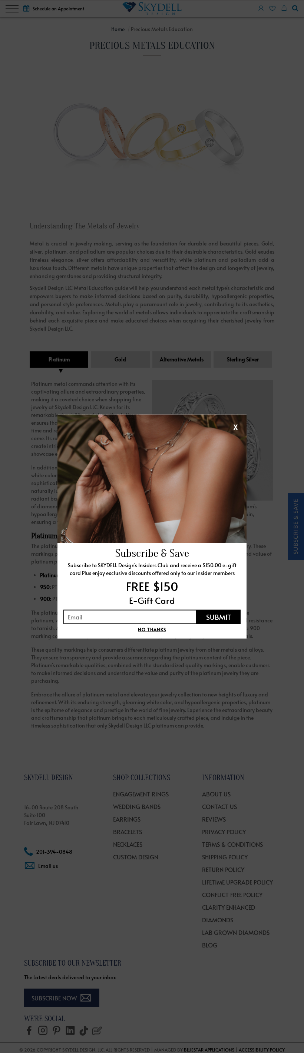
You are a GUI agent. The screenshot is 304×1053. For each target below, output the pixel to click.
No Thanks (152, 629)
